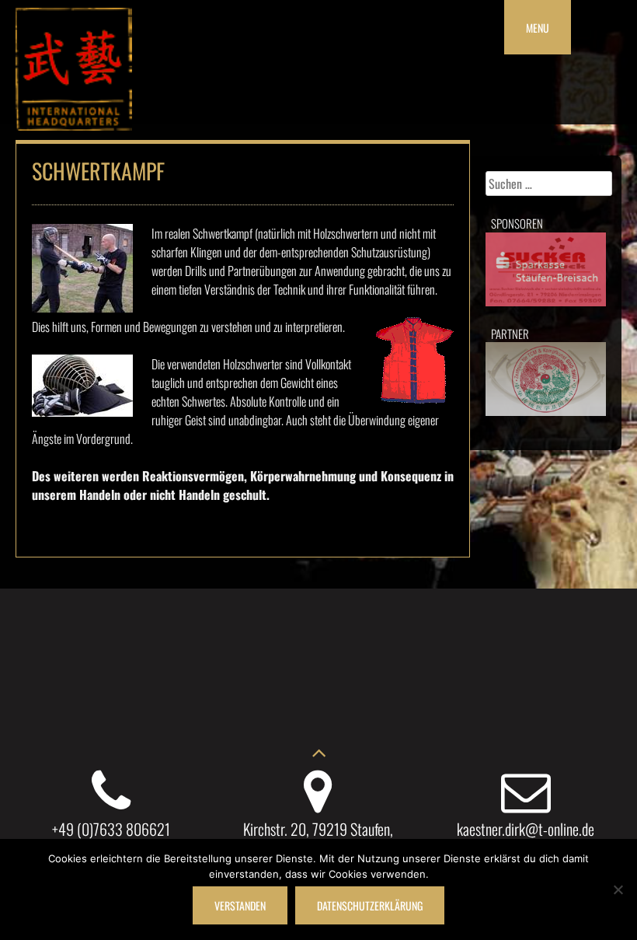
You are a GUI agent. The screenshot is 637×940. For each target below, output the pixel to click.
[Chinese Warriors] (74, 125)
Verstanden (240, 905)
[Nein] (617, 889)
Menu (537, 27)
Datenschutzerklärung (370, 905)
